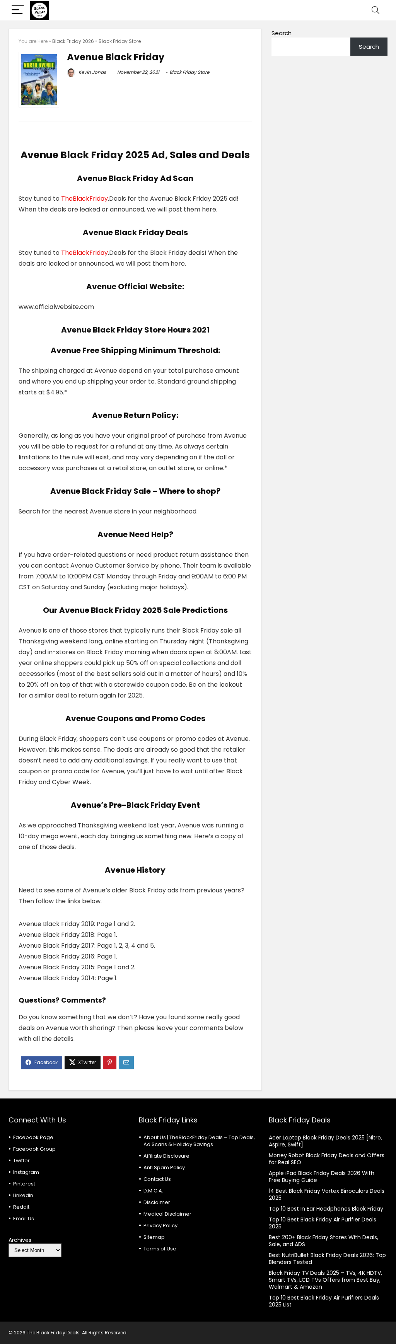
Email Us (23, 1218)
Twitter (21, 1160)
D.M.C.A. (153, 1190)
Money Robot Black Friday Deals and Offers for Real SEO (326, 1158)
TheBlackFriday (84, 198)
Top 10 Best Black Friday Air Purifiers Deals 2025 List (324, 1301)
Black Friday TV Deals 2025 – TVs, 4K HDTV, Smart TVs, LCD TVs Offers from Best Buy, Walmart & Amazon (325, 1280)
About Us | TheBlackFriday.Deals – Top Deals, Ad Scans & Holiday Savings (199, 1141)
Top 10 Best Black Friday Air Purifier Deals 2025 (322, 1223)
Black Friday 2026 (73, 41)
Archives (20, 1240)
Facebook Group (34, 1149)
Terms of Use (159, 1248)
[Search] (375, 10)
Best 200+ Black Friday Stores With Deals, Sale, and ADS (323, 1240)
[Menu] (18, 10)
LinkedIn (23, 1195)
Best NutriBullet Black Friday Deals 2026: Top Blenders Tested (327, 1258)
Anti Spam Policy (164, 1167)
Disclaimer (156, 1202)
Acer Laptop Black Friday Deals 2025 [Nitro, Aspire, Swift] (325, 1141)
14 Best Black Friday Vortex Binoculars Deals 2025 (326, 1194)
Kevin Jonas (91, 72)
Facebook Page (33, 1137)
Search (281, 33)
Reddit (21, 1207)
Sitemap (154, 1237)
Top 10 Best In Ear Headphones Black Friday (326, 1209)
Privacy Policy (160, 1225)
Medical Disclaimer (167, 1214)
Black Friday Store (120, 41)
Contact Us (157, 1179)
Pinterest (24, 1183)
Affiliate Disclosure (166, 1156)
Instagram (26, 1172)
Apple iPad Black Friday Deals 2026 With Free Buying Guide (321, 1176)
